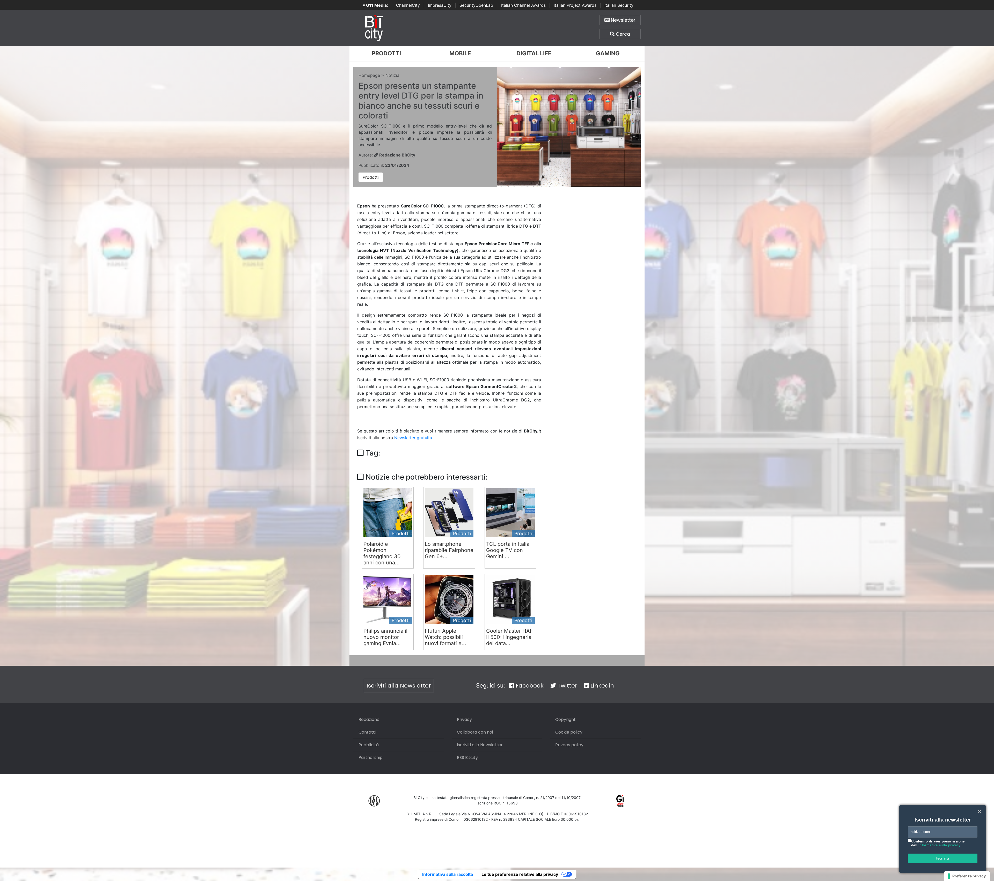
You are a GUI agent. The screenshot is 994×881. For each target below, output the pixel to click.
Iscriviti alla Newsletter (399, 686)
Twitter (566, 686)
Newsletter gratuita (413, 437)
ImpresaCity (439, 5)
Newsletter (622, 20)
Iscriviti (942, 858)
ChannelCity (408, 5)
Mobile (460, 53)
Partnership (371, 757)
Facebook (529, 686)
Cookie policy (568, 732)
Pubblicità (369, 745)
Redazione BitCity (396, 155)
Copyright (565, 719)
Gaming (608, 53)
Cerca (622, 34)
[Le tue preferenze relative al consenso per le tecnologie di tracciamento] (967, 876)
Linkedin (601, 686)
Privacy (464, 719)
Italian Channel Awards (523, 5)
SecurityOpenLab (476, 5)
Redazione (369, 719)
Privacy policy (569, 745)
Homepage (369, 75)
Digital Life (533, 53)
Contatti (367, 732)
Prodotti (386, 53)
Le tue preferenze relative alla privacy (519, 874)
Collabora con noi (475, 732)
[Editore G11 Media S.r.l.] (620, 800)
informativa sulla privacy (939, 845)
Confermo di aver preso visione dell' (938, 843)
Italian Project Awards (575, 5)
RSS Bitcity (467, 757)
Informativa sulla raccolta (447, 874)
